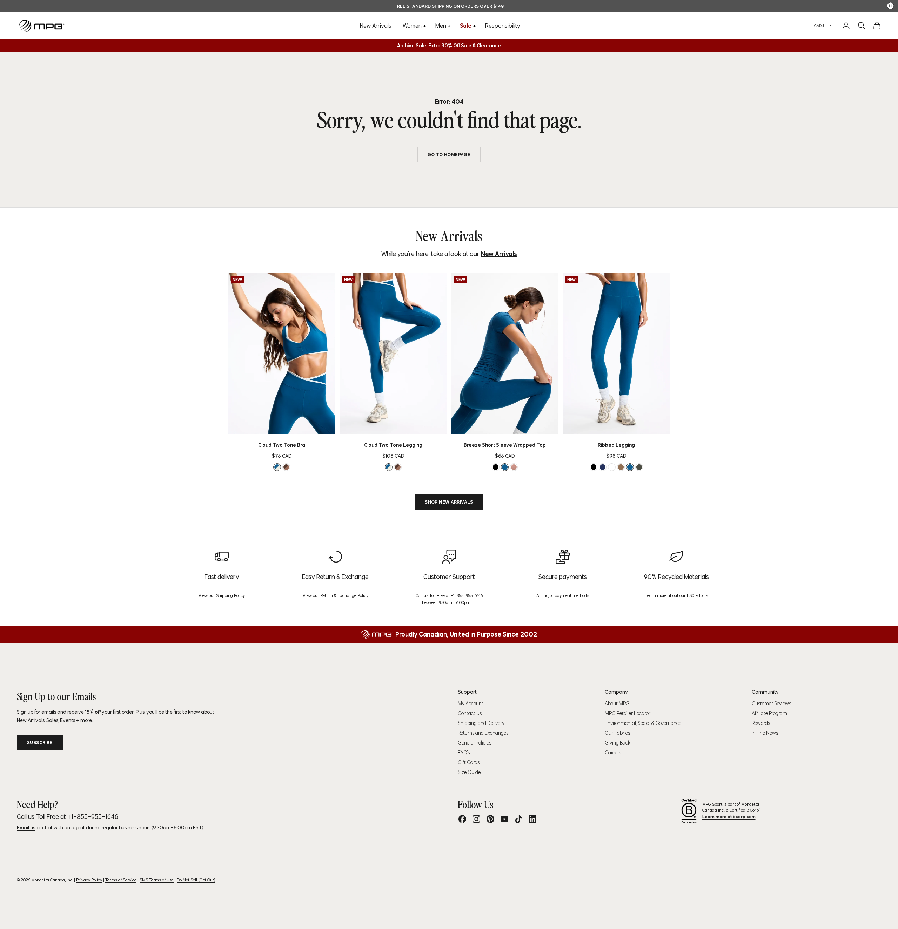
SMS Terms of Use (157, 879)
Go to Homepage (449, 154)
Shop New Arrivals (449, 502)
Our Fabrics (617, 733)
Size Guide (469, 772)
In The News (765, 733)
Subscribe (40, 743)
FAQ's (464, 752)
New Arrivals (375, 25)
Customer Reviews (771, 703)
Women (412, 25)
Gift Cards (469, 762)
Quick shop (292, 426)
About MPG (617, 703)
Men (440, 25)
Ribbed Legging (616, 445)
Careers (613, 752)
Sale (465, 25)
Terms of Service (120, 879)
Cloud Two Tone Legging (393, 445)
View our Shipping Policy (222, 595)
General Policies (474, 743)
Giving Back (617, 743)
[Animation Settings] (890, 5)
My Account (470, 703)
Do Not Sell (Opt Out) (196, 879)
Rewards (761, 723)
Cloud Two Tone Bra (281, 445)
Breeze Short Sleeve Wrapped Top (505, 445)
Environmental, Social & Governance (643, 723)
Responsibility (502, 25)
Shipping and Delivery (481, 723)
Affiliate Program (769, 713)
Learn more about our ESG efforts (676, 595)
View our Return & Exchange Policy (335, 595)
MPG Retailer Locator (627, 713)
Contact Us (470, 713)
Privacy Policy (89, 879)
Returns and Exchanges (483, 733)
